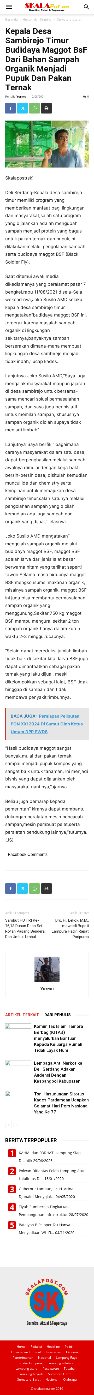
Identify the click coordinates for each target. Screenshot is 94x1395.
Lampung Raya (66, 1357)
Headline (53, 1346)
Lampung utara (26, 1368)
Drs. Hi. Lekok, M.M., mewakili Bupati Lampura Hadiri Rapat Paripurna (70, 928)
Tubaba (69, 1368)
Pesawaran (51, 1368)
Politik (69, 1346)
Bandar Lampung (30, 1363)
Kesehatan (53, 1352)
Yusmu (21, 96)
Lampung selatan (60, 1363)
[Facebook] (10, 108)
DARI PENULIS (57, 1014)
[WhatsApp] (34, 108)
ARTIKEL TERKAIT (22, 1014)
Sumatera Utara (69, 19)
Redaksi (36, 1346)
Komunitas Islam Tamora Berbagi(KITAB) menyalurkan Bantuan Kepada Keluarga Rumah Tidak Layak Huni (58, 1038)
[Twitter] (22, 108)
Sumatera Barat (28, 1379)
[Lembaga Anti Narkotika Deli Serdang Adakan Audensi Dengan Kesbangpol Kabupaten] (18, 1069)
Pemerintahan (23, 1357)
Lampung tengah (31, 1374)
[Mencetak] (46, 108)
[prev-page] (8, 1125)
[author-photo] (47, 981)
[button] (9, 7)
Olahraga (70, 1379)
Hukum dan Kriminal (37, 19)
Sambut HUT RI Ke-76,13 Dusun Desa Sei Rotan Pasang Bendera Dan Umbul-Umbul (25, 928)
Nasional (44, 1357)
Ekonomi (72, 1352)
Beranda (11, 19)
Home (21, 1346)
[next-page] (17, 1125)
